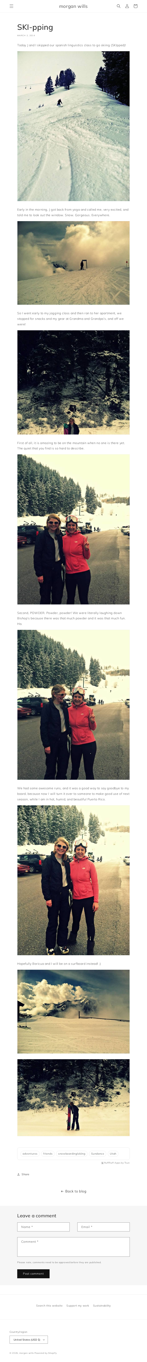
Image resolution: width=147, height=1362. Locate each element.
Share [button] (25, 1174)
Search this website (49, 1305)
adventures (30, 1153)
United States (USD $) (27, 1339)
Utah (113, 1153)
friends (47, 1153)
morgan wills (26, 1353)
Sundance (97, 1153)
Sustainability (102, 1305)
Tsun (127, 1162)
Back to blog (75, 1191)
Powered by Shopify (45, 1353)
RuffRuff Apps (112, 1162)
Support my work (77, 1305)
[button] (11, 6)
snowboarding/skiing (71, 1153)
